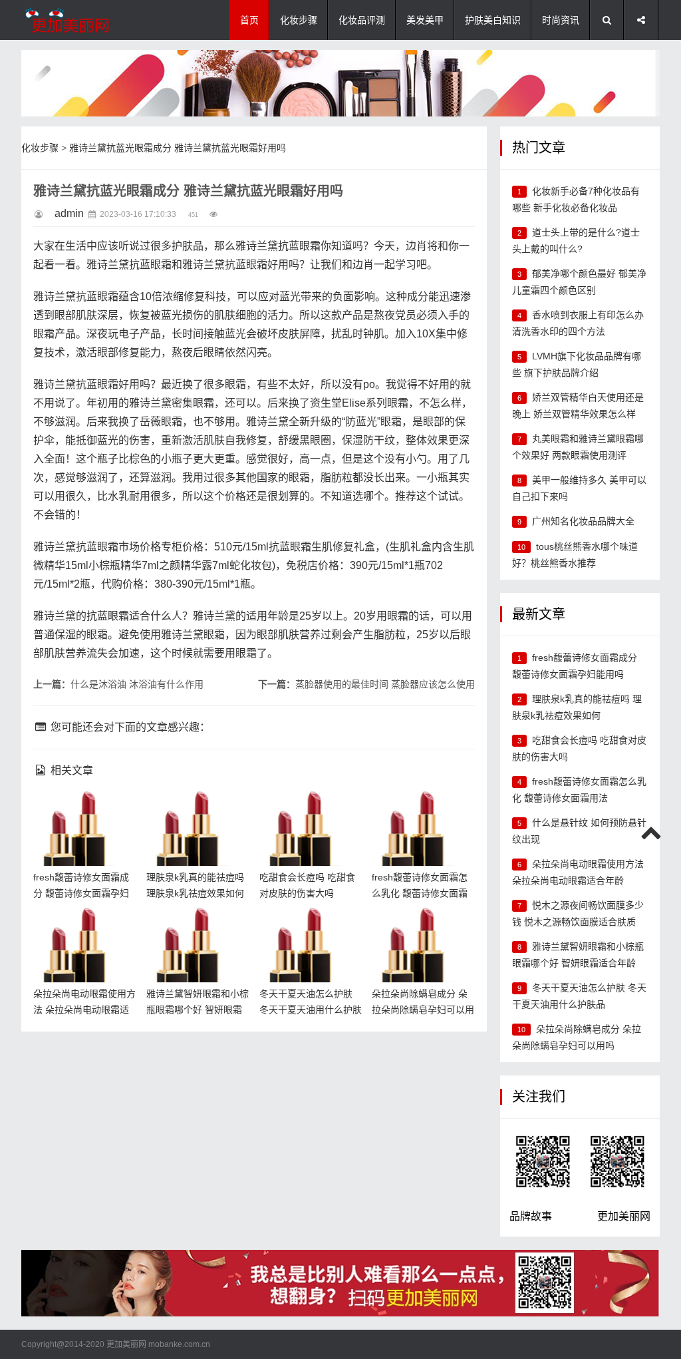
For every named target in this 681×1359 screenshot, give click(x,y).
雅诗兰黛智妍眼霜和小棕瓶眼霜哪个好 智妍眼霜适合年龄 (195, 928)
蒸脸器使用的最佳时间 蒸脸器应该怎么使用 (385, 684)
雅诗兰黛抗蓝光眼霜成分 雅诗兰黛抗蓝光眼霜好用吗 (177, 147)
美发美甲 (425, 20)
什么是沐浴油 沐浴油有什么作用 (137, 684)
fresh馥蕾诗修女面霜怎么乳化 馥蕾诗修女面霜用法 (421, 812)
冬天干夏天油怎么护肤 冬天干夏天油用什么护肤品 (308, 928)
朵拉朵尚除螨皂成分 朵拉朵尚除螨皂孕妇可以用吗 (420, 928)
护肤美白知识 (493, 20)
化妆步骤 (298, 20)
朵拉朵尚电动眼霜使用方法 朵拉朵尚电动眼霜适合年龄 (82, 928)
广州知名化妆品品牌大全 (583, 521)
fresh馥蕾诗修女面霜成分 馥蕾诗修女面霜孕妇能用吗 (82, 812)
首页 (249, 20)
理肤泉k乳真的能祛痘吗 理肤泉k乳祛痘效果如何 (196, 812)
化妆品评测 (362, 20)
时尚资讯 (560, 20)
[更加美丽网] (87, 20)
